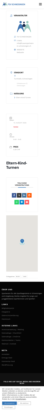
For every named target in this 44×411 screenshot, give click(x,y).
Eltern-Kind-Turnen (23, 97)
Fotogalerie (6, 312)
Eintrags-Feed (7, 358)
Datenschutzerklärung (10, 315)
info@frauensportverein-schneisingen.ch (25, 44)
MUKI (18, 276)
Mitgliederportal (8, 308)
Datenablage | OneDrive (11, 337)
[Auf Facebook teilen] (14, 195)
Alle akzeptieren (9, 403)
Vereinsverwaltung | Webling (13, 329)
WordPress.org (7, 365)
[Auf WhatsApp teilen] (16, 202)
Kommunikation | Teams (11, 340)
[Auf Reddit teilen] (29, 195)
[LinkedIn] (24, 195)
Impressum (6, 319)
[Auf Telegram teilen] (22, 202)
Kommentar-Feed (8, 361)
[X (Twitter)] (19, 195)
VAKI (25, 276)
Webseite (20, 52)
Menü (40, 4)
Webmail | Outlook (9, 344)
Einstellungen (21, 399)
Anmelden (5, 354)
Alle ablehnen (24, 403)
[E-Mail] (27, 202)
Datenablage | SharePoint (11, 333)
